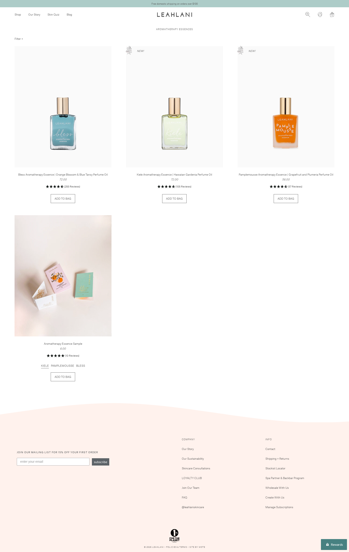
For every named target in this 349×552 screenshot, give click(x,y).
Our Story (34, 14)
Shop (18, 14)
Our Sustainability (193, 458)
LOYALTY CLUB (192, 478)
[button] (63, 186)
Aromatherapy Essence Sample (63, 343)
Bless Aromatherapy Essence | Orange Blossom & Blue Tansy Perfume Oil (63, 174)
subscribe (100, 462)
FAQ (184, 497)
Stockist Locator (275, 468)
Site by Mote (197, 547)
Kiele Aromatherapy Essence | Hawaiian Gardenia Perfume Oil (174, 174)
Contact (270, 449)
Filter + (19, 38)
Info (268, 439)
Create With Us (274, 497)
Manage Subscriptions (279, 507)
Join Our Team (190, 487)
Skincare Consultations (196, 468)
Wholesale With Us (277, 487)
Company (188, 439)
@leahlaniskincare (193, 507)
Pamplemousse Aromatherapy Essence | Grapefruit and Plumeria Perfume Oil (286, 174)
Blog (69, 14)
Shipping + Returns (277, 458)
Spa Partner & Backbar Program (284, 478)
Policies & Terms (177, 547)
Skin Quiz (53, 14)
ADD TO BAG (63, 198)
